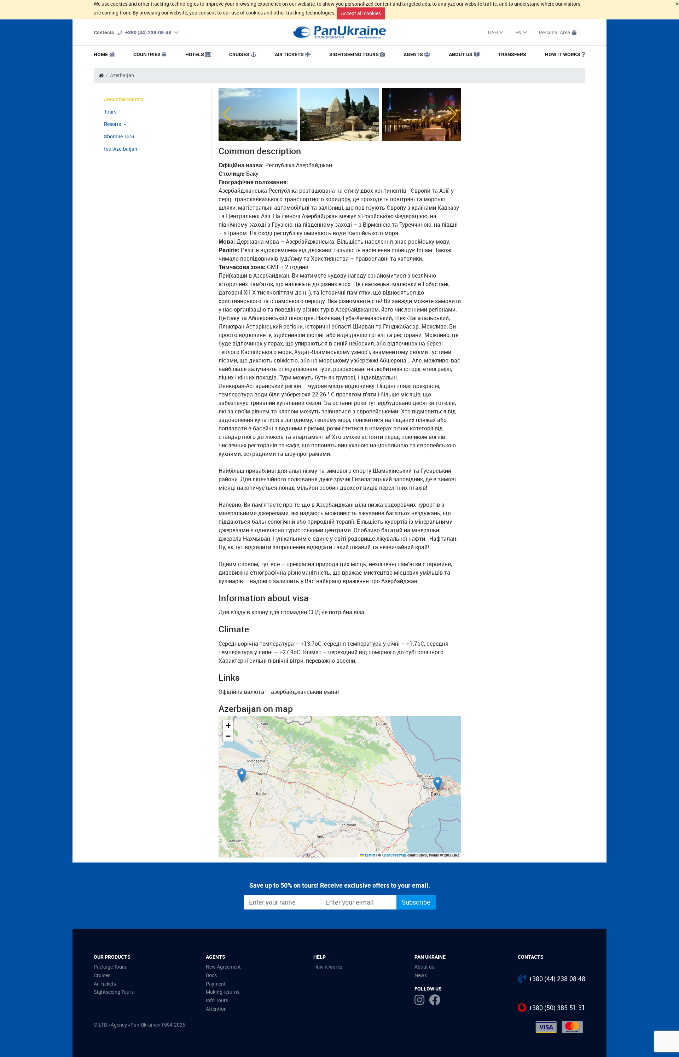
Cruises (239, 54)
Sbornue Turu (119, 136)
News (420, 975)
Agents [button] (413, 54)
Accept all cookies (361, 13)
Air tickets (289, 54)
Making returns (222, 991)
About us (424, 966)
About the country (124, 99)
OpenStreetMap (394, 855)
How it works (562, 54)
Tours (110, 111)
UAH (493, 32)
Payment (216, 983)
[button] (227, 114)
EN (519, 32)
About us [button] (460, 54)
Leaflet (369, 855)
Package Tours (110, 966)
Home (101, 54)
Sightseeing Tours (354, 54)
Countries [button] (147, 54)
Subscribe (416, 902)
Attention (216, 1008)
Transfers (512, 54)
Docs (211, 975)
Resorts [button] (113, 124)
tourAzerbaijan (120, 148)
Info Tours (217, 1000)
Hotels (194, 54)
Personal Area (555, 32)
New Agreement (223, 966)
